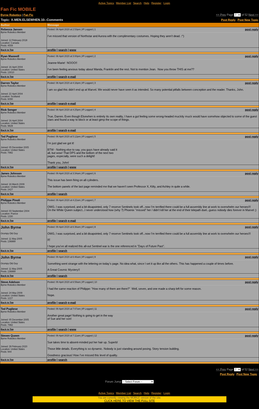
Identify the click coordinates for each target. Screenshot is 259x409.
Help (146, 3)
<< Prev (221, 14)
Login (166, 3)
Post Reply (228, 19)
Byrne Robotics (11, 15)
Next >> (253, 14)
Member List (123, 3)
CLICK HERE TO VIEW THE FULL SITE (129, 400)
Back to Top (7, 50)
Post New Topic (248, 19)
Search (137, 3)
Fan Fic (28, 15)
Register (156, 3)
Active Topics (106, 3)
